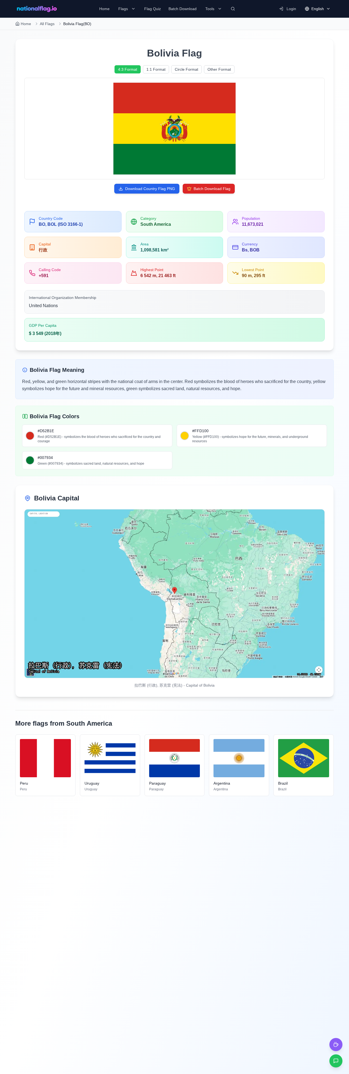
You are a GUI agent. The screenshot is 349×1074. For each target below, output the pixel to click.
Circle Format (186, 69)
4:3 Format (127, 69)
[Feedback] (335, 1060)
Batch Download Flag (212, 188)
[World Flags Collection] (36, 8)
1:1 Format (156, 69)
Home (26, 24)
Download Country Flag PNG (150, 188)
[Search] (232, 9)
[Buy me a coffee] (335, 1044)
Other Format (219, 69)
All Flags (47, 24)
